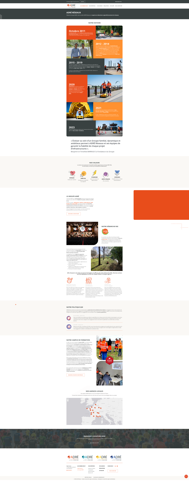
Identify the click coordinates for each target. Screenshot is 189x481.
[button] (98, 413)
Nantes (92, 67)
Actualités (112, 5)
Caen (74, 130)
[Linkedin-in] (115, 466)
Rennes (75, 88)
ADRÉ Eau (82, 202)
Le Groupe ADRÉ (80, 469)
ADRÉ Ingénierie (87, 202)
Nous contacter (118, 5)
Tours (78, 68)
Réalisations (106, 5)
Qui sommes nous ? (84, 5)
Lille (81, 68)
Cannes (76, 130)
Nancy (106, 111)
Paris (98, 67)
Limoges (88, 67)
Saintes (101, 52)
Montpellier (102, 111)
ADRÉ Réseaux (80, 468)
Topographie (90, 469)
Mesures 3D (90, 472)
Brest (75, 68)
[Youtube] (117, 466)
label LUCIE (105, 239)
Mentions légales (88, 477)
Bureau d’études (91, 471)
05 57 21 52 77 (69, 470)
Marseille (97, 111)
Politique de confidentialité (98, 477)
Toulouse (70, 88)
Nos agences (100, 5)
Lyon (116, 109)
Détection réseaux (91, 468)
